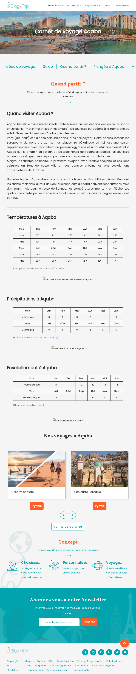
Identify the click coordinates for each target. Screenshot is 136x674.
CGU (50, 661)
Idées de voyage (20, 66)
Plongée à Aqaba (108, 66)
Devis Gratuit (122, 5)
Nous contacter (81, 670)
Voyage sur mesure (57, 670)
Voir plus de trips (68, 527)
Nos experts (74, 5)
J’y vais (37, 506)
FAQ (29, 665)
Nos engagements (61, 665)
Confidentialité (65, 661)
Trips (107, 5)
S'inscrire (89, 622)
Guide (47, 66)
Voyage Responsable (90, 661)
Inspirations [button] (92, 5)
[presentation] (63, 515)
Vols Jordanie (114, 661)
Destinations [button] (54, 5)
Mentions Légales (35, 661)
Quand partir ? (73, 66)
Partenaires (82, 665)
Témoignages (35, 670)
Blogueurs (40, 665)
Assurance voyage (103, 665)
